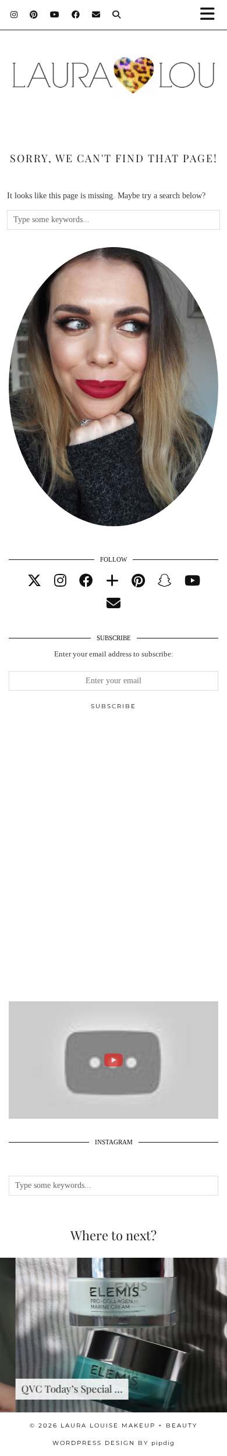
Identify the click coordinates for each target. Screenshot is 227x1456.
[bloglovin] (112, 580)
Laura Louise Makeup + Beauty (129, 1425)
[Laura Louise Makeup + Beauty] (113, 69)
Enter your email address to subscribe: (113, 654)
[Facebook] (76, 14)
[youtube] (192, 580)
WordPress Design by (113, 1443)
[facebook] (86, 580)
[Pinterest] (34, 14)
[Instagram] (14, 14)
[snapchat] (165, 580)
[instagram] (60, 580)
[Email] (96, 14)
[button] (211, 15)
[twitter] (34, 580)
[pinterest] (138, 580)
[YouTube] (55, 14)
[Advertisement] (113, 860)
